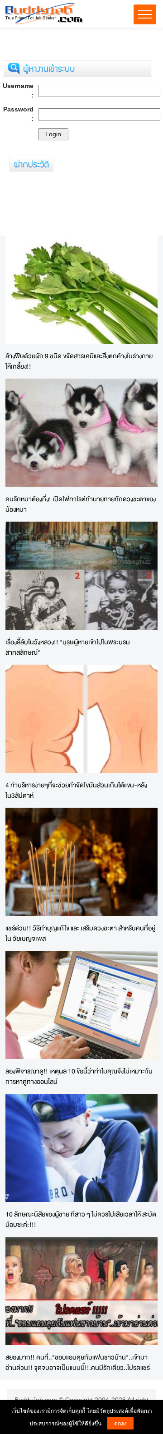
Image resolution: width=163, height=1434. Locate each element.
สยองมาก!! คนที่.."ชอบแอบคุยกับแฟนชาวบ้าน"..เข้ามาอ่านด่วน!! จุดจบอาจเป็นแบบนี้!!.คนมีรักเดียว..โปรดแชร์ (77, 1362)
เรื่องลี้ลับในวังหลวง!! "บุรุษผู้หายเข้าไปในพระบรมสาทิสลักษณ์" (67, 647)
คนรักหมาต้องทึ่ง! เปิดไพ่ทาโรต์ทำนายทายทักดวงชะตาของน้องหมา (80, 504)
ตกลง (120, 1423)
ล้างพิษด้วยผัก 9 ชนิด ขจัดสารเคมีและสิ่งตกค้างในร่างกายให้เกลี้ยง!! (79, 361)
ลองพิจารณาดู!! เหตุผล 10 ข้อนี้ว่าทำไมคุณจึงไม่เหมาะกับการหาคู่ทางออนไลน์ (79, 1076)
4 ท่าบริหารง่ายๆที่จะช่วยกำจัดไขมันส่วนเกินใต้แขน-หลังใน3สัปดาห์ (76, 790)
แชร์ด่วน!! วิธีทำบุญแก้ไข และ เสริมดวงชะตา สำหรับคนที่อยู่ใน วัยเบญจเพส (80, 933)
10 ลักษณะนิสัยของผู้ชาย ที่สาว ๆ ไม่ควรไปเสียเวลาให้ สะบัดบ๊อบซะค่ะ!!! (80, 1219)
